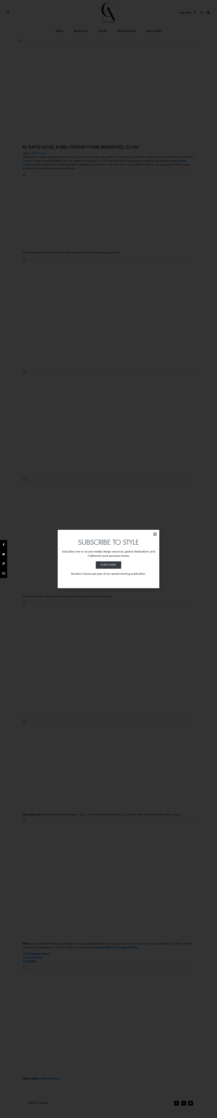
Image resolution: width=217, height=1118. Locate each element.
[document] (108, 559)
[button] (155, 534)
